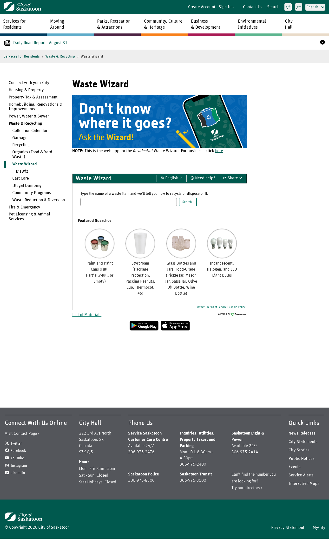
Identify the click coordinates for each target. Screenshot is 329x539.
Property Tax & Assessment (33, 97)
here (219, 151)
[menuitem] (34, 83)
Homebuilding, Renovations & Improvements (35, 106)
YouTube (17, 458)
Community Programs (31, 193)
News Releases (302, 433)
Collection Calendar (29, 131)
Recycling (21, 145)
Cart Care (20, 178)
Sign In (225, 7)
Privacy (200, 306)
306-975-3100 (193, 480)
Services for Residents (22, 56)
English (171, 178)
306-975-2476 (141, 452)
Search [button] (187, 202)
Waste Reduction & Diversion (38, 200)
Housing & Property (26, 90)
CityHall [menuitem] (289, 24)
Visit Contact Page (21, 433)
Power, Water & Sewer (29, 116)
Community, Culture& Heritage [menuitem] (163, 24)
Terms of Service (217, 306)
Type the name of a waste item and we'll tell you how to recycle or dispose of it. (144, 193)
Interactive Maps (304, 483)
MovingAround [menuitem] (57, 24)
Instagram (19, 466)
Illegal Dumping (26, 185)
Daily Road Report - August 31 (40, 43)
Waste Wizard (24, 164)
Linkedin (18, 473)
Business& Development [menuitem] (205, 24)
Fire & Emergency (24, 207)
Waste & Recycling (60, 56)
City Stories (299, 450)
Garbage (19, 138)
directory (252, 488)
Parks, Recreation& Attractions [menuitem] (114, 24)
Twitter (16, 443)
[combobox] (128, 202)
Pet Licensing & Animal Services (29, 216)
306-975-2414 (244, 452)
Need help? (204, 178)
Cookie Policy (237, 306)
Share (233, 178)
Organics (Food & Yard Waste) (32, 154)
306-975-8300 (141, 480)
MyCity (319, 528)
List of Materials (86, 315)
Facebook (18, 451)
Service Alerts (301, 475)
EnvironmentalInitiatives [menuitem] (252, 24)
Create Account (201, 7)
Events (295, 467)
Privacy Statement (287, 528)
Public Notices (302, 458)
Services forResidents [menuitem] (14, 24)
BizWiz (22, 171)
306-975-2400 (193, 464)
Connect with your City (29, 83)
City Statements (303, 442)
